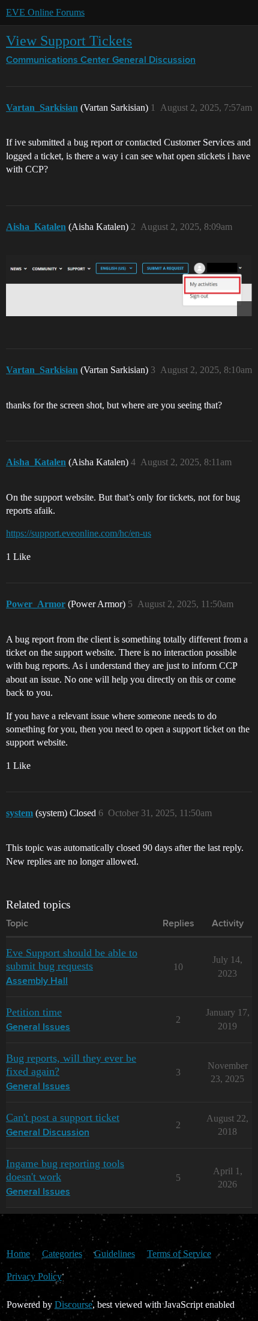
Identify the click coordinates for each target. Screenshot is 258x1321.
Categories (62, 1254)
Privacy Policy (34, 1276)
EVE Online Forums (45, 12)
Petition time (34, 1012)
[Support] (129, 285)
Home (18, 1254)
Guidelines (114, 1254)
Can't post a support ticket (62, 1117)
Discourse (73, 1304)
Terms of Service (179, 1254)
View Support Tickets (69, 40)
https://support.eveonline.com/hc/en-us (78, 533)
